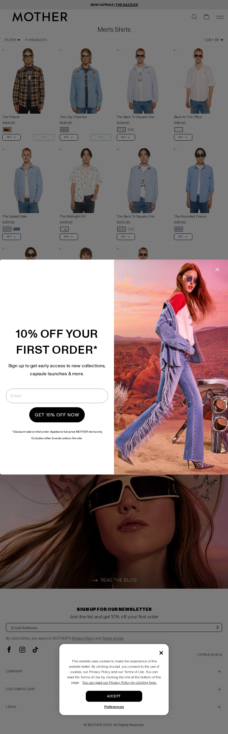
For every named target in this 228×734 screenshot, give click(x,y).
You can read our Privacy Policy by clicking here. (119, 682)
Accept (114, 696)
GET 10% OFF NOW (57, 415)
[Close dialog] (217, 269)
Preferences (114, 706)
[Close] (161, 652)
